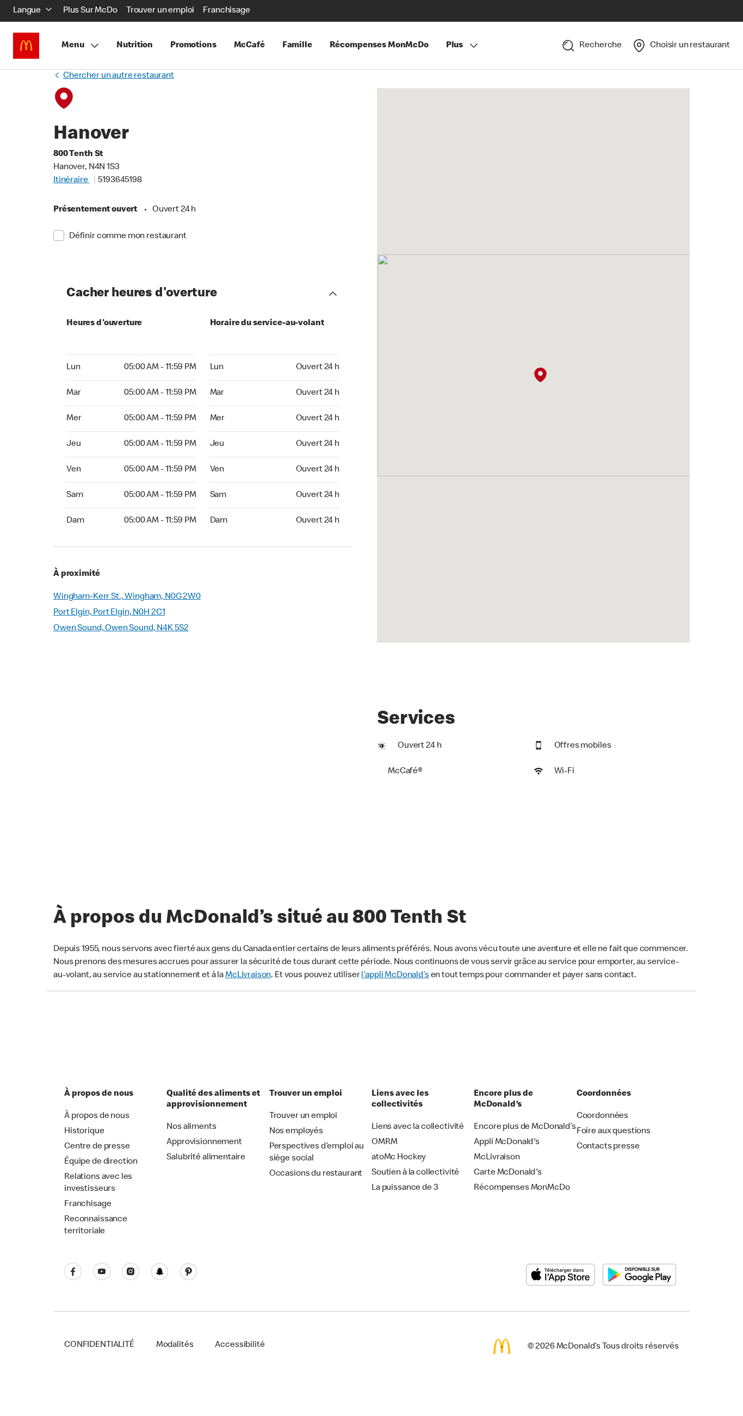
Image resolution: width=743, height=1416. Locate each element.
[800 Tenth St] (540, 375)
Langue (27, 11)
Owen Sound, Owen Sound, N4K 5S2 (120, 628)
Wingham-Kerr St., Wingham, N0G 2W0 (127, 597)
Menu (72, 45)
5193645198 (120, 180)
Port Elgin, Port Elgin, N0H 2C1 (109, 612)
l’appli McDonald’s (395, 975)
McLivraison (248, 975)
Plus (454, 45)
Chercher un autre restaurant (118, 76)
